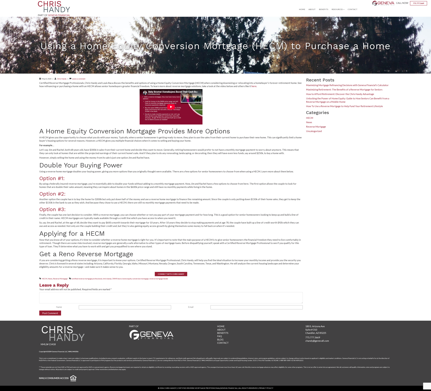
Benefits (323, 9)
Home (302, 9)
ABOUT (221, 329)
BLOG (220, 339)
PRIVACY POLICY (266, 388)
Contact (352, 9)
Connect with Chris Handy (171, 274)
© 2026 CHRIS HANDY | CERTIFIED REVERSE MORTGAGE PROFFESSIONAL (189, 388)
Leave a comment (78, 79)
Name (59, 306)
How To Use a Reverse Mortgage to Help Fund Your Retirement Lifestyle (344, 106)
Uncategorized (314, 131)
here (253, 86)
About (312, 9)
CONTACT (223, 342)
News (50, 279)
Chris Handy (61, 79)
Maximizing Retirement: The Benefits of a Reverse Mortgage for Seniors (344, 89)
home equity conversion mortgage (135, 279)
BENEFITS (222, 332)
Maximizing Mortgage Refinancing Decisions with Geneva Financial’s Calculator (347, 85)
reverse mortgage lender (158, 279)
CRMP (114, 279)
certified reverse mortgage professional (86, 279)
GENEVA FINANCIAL (59, 15)
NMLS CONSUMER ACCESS (54, 378)
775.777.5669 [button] (418, 3)
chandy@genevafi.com (317, 340)
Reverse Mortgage (60, 279)
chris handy (107, 279)
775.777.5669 (312, 337)
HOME (221, 326)
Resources (337, 9)
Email (191, 306)
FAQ (219, 336)
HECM (44, 279)
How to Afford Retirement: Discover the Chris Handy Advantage (340, 94)
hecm (120, 279)
